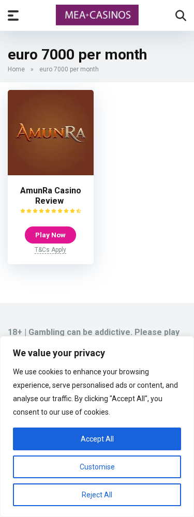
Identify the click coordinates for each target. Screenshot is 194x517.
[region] (97, 426)
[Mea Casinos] (97, 15)
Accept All (97, 439)
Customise (97, 467)
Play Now (50, 235)
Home (16, 69)
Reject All (97, 495)
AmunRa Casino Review (50, 196)
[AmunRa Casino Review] (51, 172)
